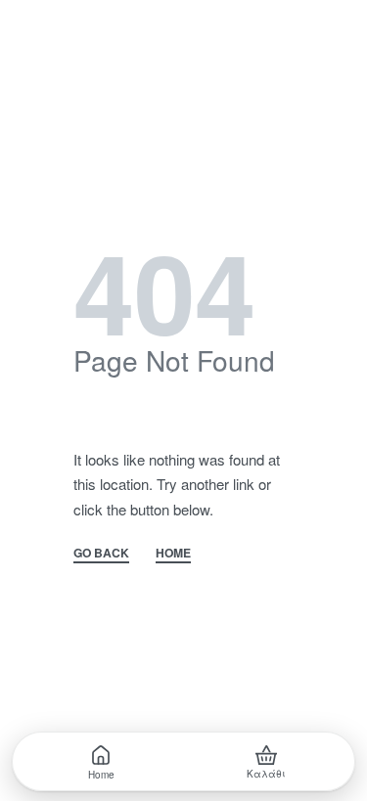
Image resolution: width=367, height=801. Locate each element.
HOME (173, 554)
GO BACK (101, 554)
